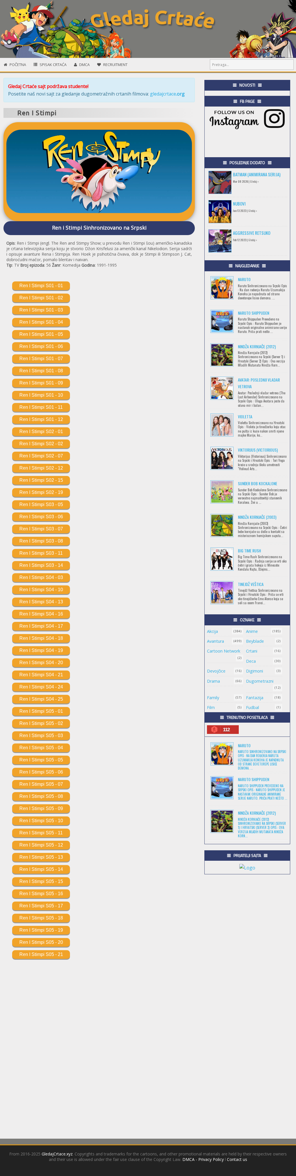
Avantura (215, 641)
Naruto (244, 279)
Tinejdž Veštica (251, 584)
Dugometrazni (259, 681)
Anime (252, 631)
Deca (251, 661)
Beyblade (255, 641)
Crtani (251, 651)
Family (213, 697)
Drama (213, 681)
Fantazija (254, 697)
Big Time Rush (249, 550)
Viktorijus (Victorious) (258, 450)
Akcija (212, 631)
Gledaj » (254, 181)
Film (211, 707)
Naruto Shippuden (253, 313)
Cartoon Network (223, 651)
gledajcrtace (167, 94)
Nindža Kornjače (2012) (257, 346)
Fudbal (252, 707)
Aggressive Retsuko (251, 233)
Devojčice (216, 671)
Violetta (245, 416)
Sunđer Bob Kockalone (257, 483)
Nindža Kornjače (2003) (257, 517)
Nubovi (239, 203)
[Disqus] (99, 1046)
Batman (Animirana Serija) (256, 174)
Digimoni (254, 671)
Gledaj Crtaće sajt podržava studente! (48, 86)
